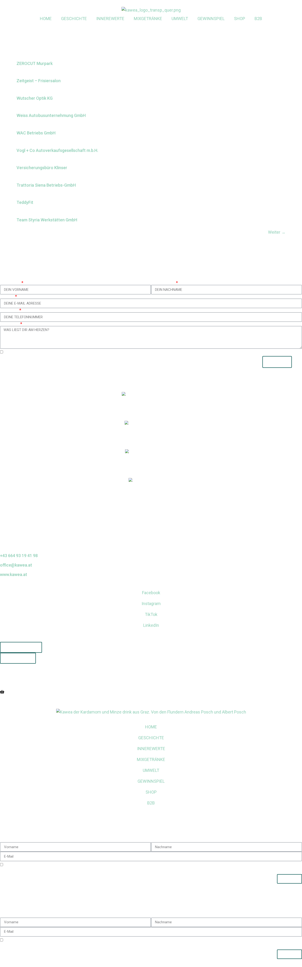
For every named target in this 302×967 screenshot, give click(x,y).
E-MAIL (7, 296)
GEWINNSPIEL (211, 18)
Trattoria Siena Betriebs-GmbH (46, 185)
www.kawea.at (13, 574)
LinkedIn (151, 625)
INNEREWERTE (110, 18)
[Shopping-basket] (2, 692)
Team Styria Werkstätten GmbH (47, 219)
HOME (46, 18)
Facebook (151, 592)
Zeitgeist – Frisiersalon (39, 80)
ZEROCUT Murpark (35, 63)
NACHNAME (163, 283)
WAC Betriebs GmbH (36, 132)
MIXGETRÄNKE (148, 18)
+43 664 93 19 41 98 (19, 555)
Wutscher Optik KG (35, 98)
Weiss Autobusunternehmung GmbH (51, 115)
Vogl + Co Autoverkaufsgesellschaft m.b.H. (57, 150)
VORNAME (10, 283)
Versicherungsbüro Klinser (42, 167)
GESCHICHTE (74, 18)
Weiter (276, 232)
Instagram (151, 603)
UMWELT (180, 18)
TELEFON (9, 310)
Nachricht (9, 324)
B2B (258, 18)
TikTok (151, 614)
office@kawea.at (16, 565)
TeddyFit (25, 202)
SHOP (239, 18)
